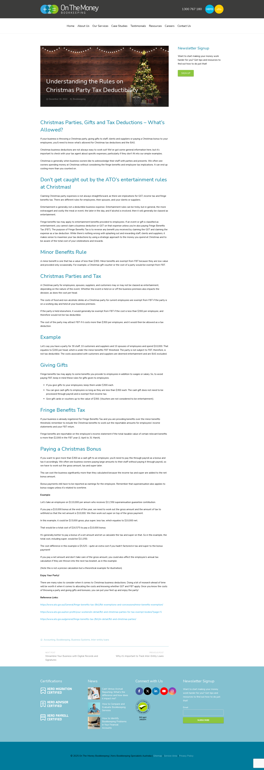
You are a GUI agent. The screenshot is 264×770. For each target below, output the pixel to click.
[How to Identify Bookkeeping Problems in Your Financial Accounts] (94, 723)
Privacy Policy (186, 755)
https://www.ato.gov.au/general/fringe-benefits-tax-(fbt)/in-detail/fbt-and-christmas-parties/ (88, 619)
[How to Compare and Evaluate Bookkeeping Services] (94, 708)
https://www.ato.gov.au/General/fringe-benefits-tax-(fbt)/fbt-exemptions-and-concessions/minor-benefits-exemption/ (101, 604)
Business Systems (80, 639)
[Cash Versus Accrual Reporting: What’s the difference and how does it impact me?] (94, 693)
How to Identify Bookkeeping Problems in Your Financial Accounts (114, 723)
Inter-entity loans (100, 639)
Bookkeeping (79, 99)
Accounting (49, 639)
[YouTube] (164, 691)
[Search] (196, 25)
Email (185, 707)
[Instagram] (172, 691)
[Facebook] (139, 691)
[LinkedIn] (156, 691)
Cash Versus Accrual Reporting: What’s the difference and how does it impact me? (115, 693)
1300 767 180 (192, 9)
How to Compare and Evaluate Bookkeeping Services (114, 707)
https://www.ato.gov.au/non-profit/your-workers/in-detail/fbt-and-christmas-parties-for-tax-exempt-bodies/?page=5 (101, 612)
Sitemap (157, 755)
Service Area (170, 755)
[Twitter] (147, 691)
